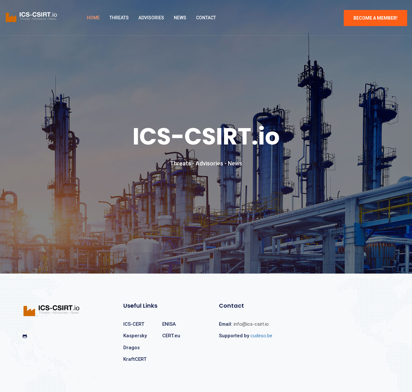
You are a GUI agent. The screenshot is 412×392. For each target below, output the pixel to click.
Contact (206, 17)
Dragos (131, 347)
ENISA (169, 324)
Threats (119, 17)
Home (93, 17)
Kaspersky (135, 336)
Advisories (151, 17)
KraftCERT (134, 359)
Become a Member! (375, 18)
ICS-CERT (133, 324)
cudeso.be (261, 336)
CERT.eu (171, 336)
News (180, 17)
